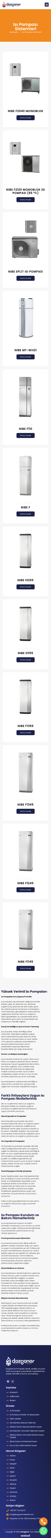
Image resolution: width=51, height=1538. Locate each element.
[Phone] (43, 1521)
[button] (47, 5)
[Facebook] (8, 1381)
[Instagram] (13, 1381)
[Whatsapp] (43, 1531)
